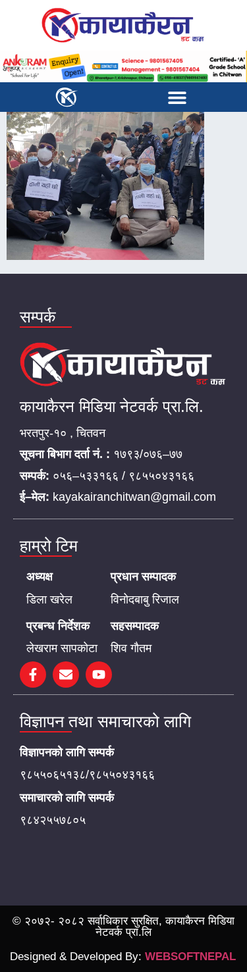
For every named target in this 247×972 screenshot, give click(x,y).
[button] (177, 97)
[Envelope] (66, 674)
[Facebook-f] (33, 674)
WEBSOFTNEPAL (190, 956)
